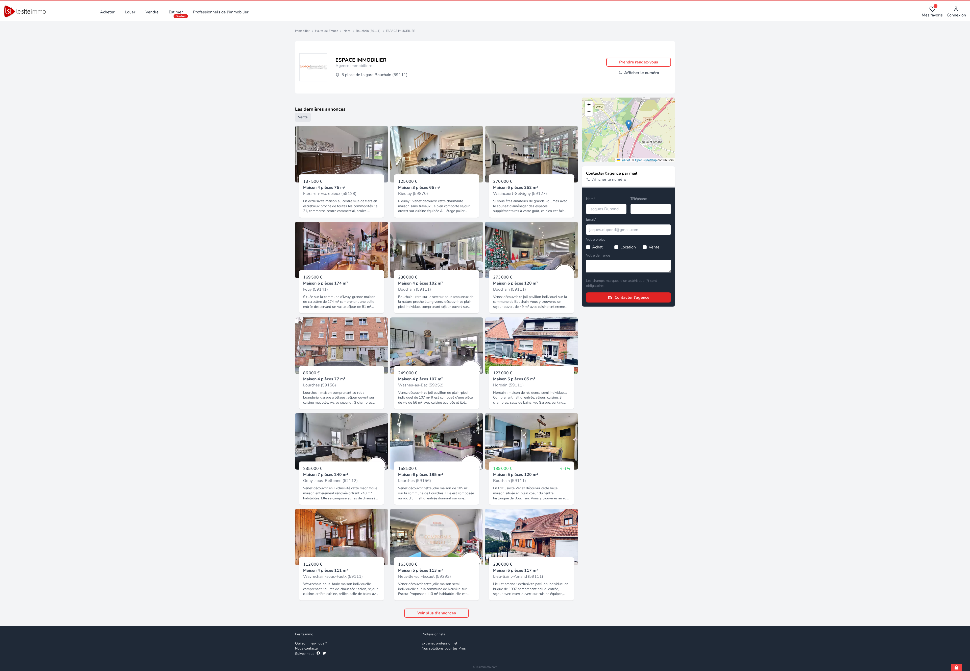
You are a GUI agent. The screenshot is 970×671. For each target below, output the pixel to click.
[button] (628, 125)
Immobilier (302, 31)
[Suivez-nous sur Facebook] (318, 654)
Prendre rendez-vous (638, 62)
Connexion (956, 15)
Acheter (107, 12)
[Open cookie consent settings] (956, 667)
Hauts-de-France (326, 31)
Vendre (152, 12)
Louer (130, 12)
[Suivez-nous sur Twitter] (324, 654)
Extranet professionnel (439, 643)
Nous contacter (307, 648)
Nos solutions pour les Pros (444, 648)
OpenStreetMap (646, 160)
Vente (303, 117)
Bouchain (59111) (368, 31)
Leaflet (625, 160)
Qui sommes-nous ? (311, 643)
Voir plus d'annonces (436, 613)
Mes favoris (932, 12)
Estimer (176, 12)
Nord (347, 31)
